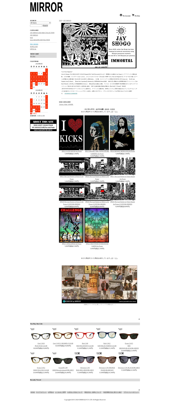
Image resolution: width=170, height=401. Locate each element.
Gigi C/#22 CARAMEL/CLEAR (63, 343)
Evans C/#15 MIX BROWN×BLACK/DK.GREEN (129, 345)
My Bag (32, 56)
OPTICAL (33, 49)
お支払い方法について (74, 392)
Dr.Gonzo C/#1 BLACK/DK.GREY (129, 368)
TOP (60, 20)
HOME (33, 392)
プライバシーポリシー (131, 392)
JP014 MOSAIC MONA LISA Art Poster (122, 151)
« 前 (111, 112)
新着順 (112, 109)
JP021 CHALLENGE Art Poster (71, 244)
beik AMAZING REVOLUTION (40, 40)
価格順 (107, 109)
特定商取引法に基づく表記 (113, 392)
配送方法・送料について (93, 392)
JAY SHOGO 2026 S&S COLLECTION (42, 33)
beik (31, 37)
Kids (66, 104)
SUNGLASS (34, 47)
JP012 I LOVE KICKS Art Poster (72, 151)
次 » (116, 112)
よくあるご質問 (60, 392)
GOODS (70, 104)
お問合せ (51, 392)
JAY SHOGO (34, 35)
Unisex (61, 104)
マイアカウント (41, 392)
